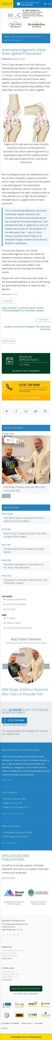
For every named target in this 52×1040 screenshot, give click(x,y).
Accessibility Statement (10, 1023)
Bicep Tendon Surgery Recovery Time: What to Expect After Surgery (25, 535)
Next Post (44, 320)
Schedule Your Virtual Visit (6, 4)
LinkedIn (26, 411)
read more (7, 780)
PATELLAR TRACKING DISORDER (19, 628)
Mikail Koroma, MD (13, 803)
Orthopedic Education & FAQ (18, 832)
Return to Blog (8, 341)
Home (6, 36)
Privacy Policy (26, 1023)
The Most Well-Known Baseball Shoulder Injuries (24, 550)
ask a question (9, 843)
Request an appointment (26, 988)
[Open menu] (49, 4)
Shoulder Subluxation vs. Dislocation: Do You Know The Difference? (24, 566)
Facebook (16, 411)
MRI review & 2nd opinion (16, 836)
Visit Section (8, 878)
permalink (14, 294)
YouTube (35, 411)
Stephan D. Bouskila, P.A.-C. (17, 807)
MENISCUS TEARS (14, 623)
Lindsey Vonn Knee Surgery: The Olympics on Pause (27, 327)
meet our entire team (13, 813)
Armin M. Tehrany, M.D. (15, 798)
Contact (4, 1028)
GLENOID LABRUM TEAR (16, 599)
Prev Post (8, 301)
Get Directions (7, 958)
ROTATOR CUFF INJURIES (16, 604)
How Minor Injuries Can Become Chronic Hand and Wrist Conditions (24, 519)
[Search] (45, 4)
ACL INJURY (11, 618)
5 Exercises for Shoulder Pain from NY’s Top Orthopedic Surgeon (25, 581)
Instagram (45, 411)
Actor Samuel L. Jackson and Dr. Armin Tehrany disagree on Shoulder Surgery (23, 309)
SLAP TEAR (11, 609)
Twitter (6, 411)
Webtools (19, 929)
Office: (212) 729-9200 (9, 956)
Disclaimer (39, 1023)
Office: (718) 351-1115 (9, 977)
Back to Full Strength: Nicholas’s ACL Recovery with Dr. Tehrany (25, 691)
